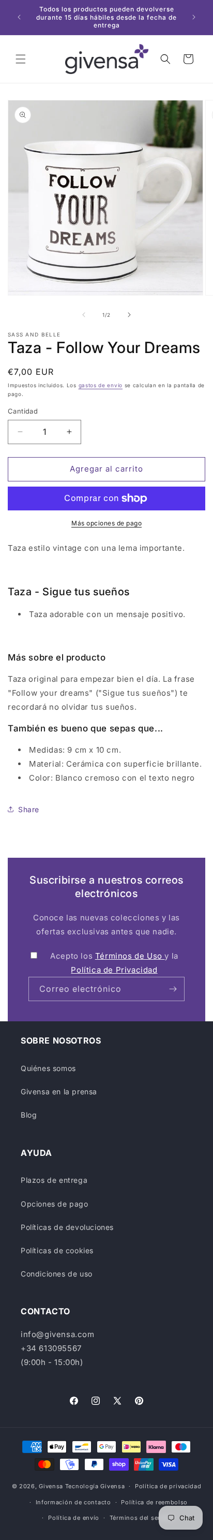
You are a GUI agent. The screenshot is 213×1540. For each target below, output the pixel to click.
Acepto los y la (114, 963)
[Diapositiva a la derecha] (129, 314)
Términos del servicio (142, 1517)
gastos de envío (101, 385)
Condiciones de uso (57, 1273)
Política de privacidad (168, 1486)
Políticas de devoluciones (67, 1227)
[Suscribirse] (172, 989)
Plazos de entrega (54, 1180)
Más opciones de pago (106, 523)
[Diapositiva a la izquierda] (83, 314)
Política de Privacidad (114, 970)
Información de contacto (73, 1502)
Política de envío (73, 1517)
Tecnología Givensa (95, 1486)
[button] (20, 59)
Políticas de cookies (57, 1250)
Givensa (51, 1486)
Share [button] (28, 809)
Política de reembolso (154, 1502)
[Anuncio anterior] (19, 17)
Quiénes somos (48, 1068)
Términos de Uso (130, 956)
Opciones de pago (54, 1203)
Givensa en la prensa (59, 1091)
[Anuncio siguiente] (193, 17)
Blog (29, 1114)
